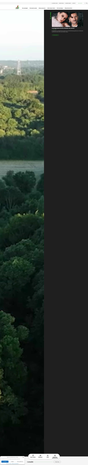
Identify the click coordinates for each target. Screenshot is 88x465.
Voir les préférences (20, 461)
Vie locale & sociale (33, 8)
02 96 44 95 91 (80, 3)
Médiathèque (61, 3)
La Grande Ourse (55, 3)
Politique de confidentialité (15, 463)
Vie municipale (25, 8)
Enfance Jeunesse (42, 8)
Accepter (5, 461)
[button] (23, 457)
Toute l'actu (57, 461)
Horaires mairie (68, 3)
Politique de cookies (8, 463)
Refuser (12, 461)
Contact (73, 3)
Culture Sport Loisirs (51, 8)
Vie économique (60, 8)
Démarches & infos (68, 8)
